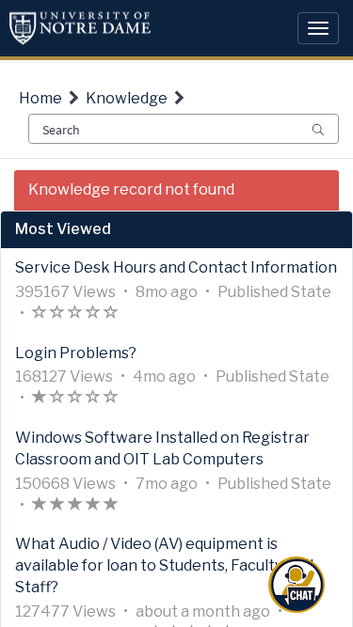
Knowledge (127, 98)
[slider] (75, 314)
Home (40, 98)
